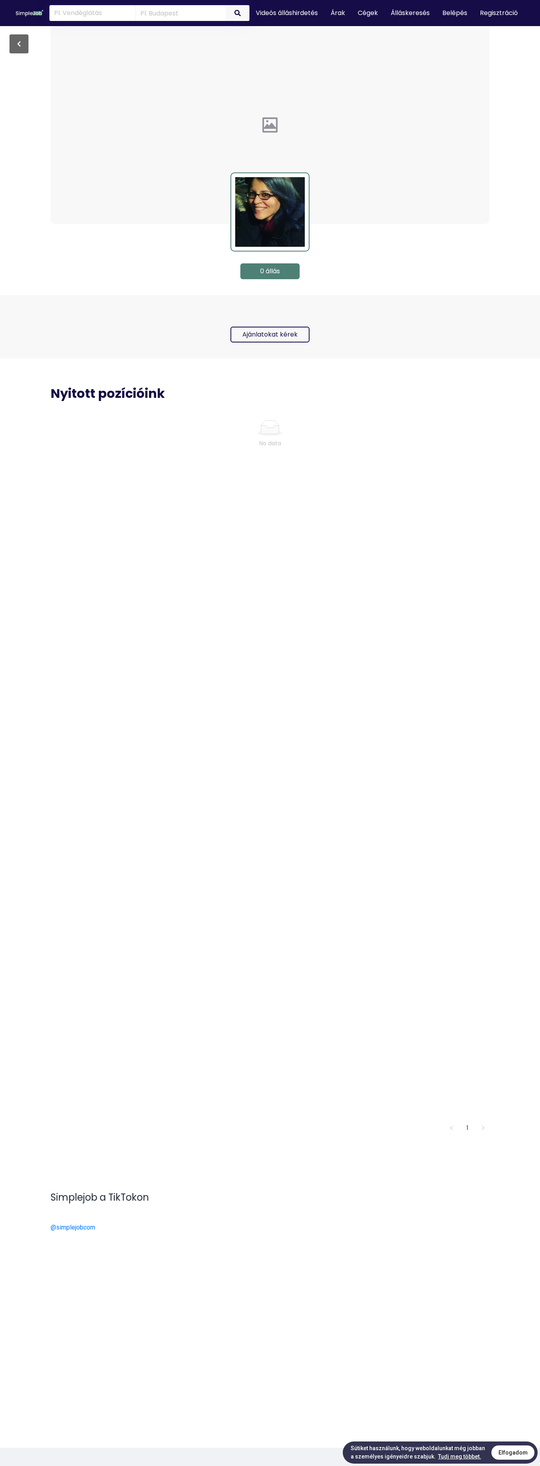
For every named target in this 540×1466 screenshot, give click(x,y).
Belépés (454, 12)
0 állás (270, 271)
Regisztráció (499, 12)
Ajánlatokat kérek (270, 334)
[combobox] (179, 12)
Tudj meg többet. (459, 1456)
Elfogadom (513, 1452)
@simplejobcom (73, 1227)
